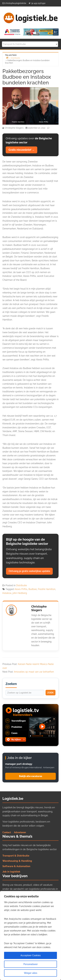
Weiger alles (30, 973)
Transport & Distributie (15, 855)
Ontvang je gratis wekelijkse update (29, 571)
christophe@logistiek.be (15, 3)
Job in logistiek (11, 871)
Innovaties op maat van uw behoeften (34, 671)
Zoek (50, 692)
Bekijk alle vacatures (30, 776)
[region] (30, 935)
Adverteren (20, 832)
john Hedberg (20, 593)
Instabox (6, 593)
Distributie (21, 585)
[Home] (7, 57)
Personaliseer (30, 964)
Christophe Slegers (39, 608)
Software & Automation (16, 866)
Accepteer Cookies (30, 955)
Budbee (32, 589)
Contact (6, 832)
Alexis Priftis (20, 589)
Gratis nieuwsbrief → (21, 149)
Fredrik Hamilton (46, 589)
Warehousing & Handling (17, 860)
